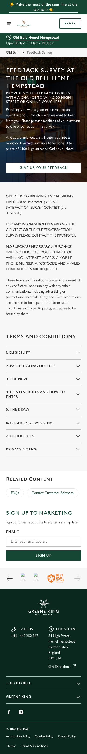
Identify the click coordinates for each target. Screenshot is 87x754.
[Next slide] (77, 578)
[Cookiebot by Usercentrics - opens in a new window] (62, 289)
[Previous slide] (9, 578)
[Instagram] (21, 712)
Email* (12, 532)
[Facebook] (9, 712)
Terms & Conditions (34, 746)
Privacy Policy (67, 736)
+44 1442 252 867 (24, 635)
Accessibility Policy (18, 736)
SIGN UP (44, 555)
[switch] (75, 383)
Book (70, 23)
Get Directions (59, 666)
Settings (66, 431)
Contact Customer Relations (53, 493)
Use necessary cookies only (43, 461)
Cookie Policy (44, 736)
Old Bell (12, 52)
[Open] (9, 23)
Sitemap (11, 746)
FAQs (15, 493)
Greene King (18, 697)
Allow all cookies (43, 446)
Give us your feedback (43, 168)
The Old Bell (18, 683)
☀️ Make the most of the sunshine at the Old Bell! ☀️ (43, 7)
